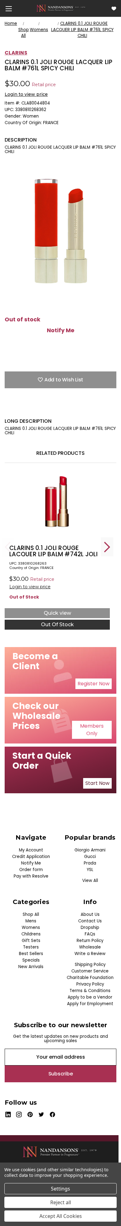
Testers (31, 947)
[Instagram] (19, 1114)
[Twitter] (40, 408)
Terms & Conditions (89, 991)
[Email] (19, 408)
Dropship (90, 927)
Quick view (57, 613)
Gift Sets (31, 941)
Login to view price (26, 94)
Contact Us (90, 921)
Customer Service (90, 971)
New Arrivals (30, 967)
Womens (31, 927)
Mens (30, 921)
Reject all (60, 1202)
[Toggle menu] (8, 8)
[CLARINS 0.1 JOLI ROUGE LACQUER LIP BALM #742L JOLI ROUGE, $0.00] (57, 507)
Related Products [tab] (60, 453)
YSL (90, 870)
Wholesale (90, 947)
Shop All (31, 914)
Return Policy (90, 941)
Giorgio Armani (89, 850)
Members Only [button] (92, 729)
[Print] (29, 408)
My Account (31, 850)
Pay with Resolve (31, 876)
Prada (90, 863)
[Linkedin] (51, 408)
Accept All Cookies (60, 1216)
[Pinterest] (62, 408)
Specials (31, 960)
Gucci (90, 857)
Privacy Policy (90, 984)
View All (90, 880)
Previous (8, 547)
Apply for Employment (90, 1004)
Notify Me (60, 330)
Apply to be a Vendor (90, 997)
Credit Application (31, 857)
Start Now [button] (97, 783)
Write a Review (89, 954)
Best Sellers (31, 954)
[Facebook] (8, 408)
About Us (90, 914)
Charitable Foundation (90, 978)
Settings (60, 1188)
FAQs (90, 934)
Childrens (31, 934)
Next (107, 547)
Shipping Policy (90, 964)
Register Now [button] (94, 683)
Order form (31, 870)
